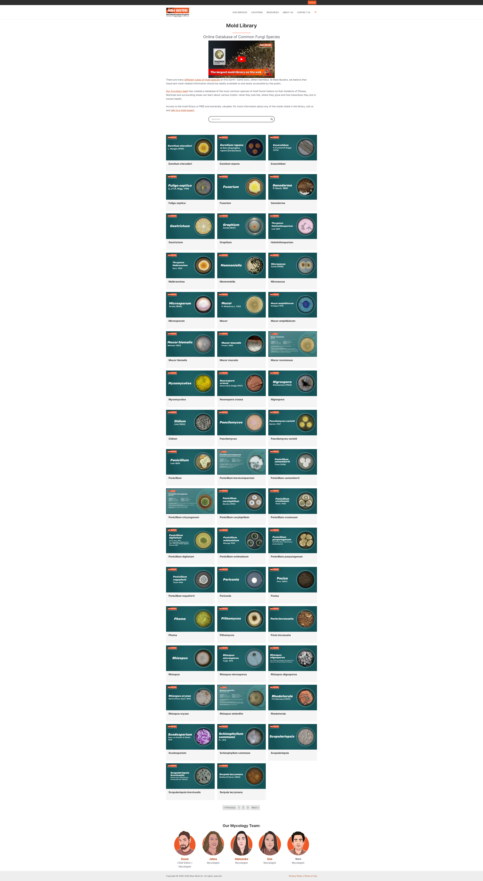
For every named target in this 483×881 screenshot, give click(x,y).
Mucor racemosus (282, 360)
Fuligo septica (177, 203)
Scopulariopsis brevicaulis (185, 792)
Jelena (213, 858)
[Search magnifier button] (271, 119)
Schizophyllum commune (235, 752)
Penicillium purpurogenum (287, 556)
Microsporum (177, 320)
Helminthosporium (282, 242)
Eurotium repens (230, 163)
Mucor (224, 320)
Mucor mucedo (229, 360)
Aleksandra (241, 858)
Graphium (226, 242)
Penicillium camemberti (285, 478)
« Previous (229, 807)
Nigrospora (277, 399)
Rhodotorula (278, 713)
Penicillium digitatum (181, 556)
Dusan (185, 858)
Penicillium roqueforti (182, 595)
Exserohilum (278, 163)
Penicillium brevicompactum (237, 478)
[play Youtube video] (241, 59)
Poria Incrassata (281, 635)
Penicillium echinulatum (234, 556)
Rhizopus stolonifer (231, 713)
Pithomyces (227, 635)
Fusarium (225, 203)
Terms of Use (310, 876)
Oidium (173, 438)
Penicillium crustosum (284, 517)
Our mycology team (177, 91)
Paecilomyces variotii (284, 438)
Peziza (275, 595)
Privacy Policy (296, 876)
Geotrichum (176, 242)
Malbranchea (177, 281)
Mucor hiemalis (178, 360)
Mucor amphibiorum (283, 320)
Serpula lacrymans (231, 792)
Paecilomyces (228, 438)
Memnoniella (227, 281)
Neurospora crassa (231, 399)
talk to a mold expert (182, 110)
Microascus (278, 281)
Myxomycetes (177, 399)
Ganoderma (278, 203)
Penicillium (175, 478)
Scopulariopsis (280, 752)
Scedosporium (177, 752)
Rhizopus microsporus (233, 674)
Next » (255, 807)
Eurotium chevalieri (180, 163)
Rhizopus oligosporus (284, 674)
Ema (269, 858)
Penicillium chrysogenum (184, 517)
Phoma (173, 635)
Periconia (225, 595)
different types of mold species (202, 79)
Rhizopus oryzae (179, 713)
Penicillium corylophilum (234, 517)
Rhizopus (174, 674)
